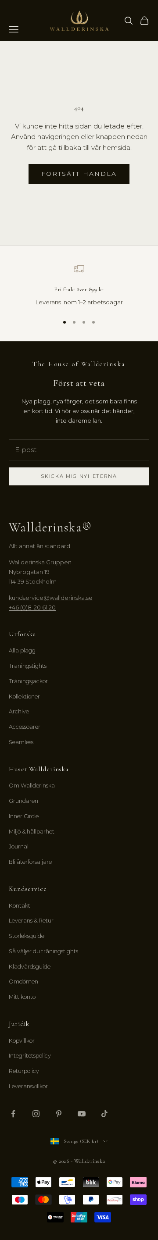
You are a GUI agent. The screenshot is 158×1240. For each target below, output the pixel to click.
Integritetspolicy (30, 1055)
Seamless (21, 742)
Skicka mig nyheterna (79, 476)
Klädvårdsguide (29, 966)
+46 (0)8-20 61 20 (32, 607)
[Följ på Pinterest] (58, 1113)
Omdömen (23, 981)
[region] (79, 285)
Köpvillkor (22, 1040)
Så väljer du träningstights (43, 951)
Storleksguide (26, 936)
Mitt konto (22, 997)
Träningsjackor (28, 681)
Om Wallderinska (32, 785)
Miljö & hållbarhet (31, 831)
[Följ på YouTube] (81, 1113)
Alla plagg (22, 650)
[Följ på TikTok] (104, 1113)
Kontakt (19, 905)
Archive (19, 711)
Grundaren (23, 801)
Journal (19, 846)
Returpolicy (24, 1071)
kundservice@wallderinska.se (51, 597)
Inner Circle (24, 816)
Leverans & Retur (31, 920)
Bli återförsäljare (30, 862)
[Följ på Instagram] (36, 1113)
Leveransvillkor (28, 1086)
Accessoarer (24, 726)
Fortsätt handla (79, 174)
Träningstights (28, 666)
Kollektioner (24, 696)
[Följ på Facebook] (13, 1113)
